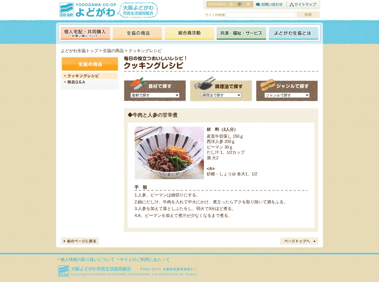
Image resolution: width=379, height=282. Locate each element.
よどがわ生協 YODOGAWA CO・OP (87, 9)
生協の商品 (137, 33)
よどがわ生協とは (293, 33)
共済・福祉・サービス (241, 33)
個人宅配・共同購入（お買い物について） (85, 33)
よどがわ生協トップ (79, 50)
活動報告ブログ (189, 33)
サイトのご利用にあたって (145, 259)
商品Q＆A (90, 82)
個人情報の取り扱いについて (87, 259)
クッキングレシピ (90, 76)
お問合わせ (269, 4)
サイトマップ (303, 4)
